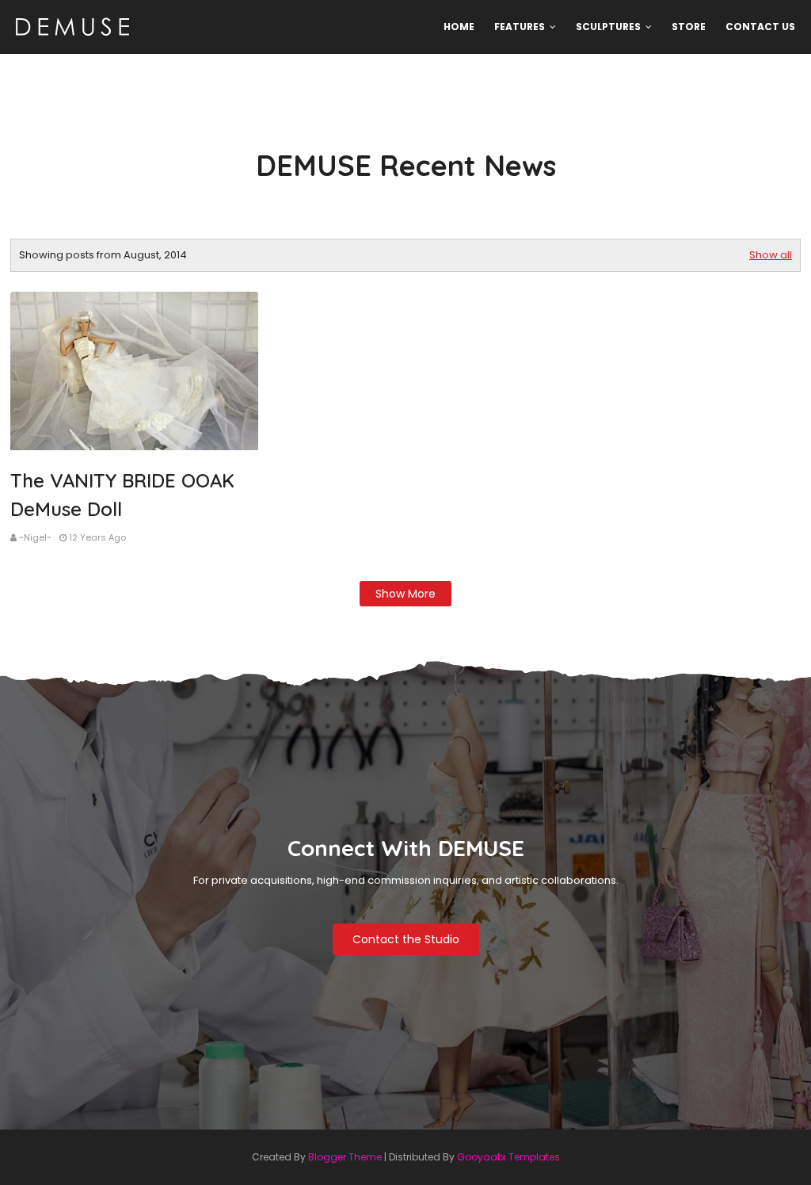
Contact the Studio (405, 939)
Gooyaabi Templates (508, 1157)
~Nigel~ (35, 537)
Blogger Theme (345, 1157)
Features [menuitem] (519, 26)
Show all (770, 254)
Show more (405, 594)
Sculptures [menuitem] (608, 26)
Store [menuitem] (689, 26)
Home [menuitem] (459, 26)
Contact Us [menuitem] (760, 26)
